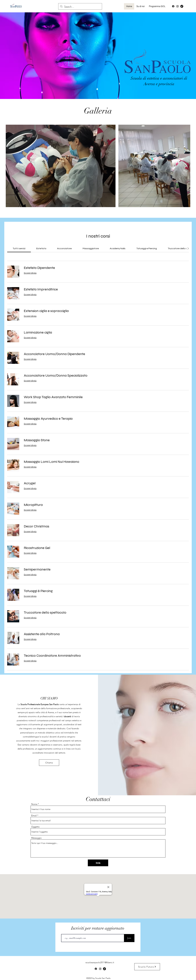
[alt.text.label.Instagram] (177, 6)
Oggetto (35, 827)
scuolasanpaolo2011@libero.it (100, 962)
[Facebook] (173, 6)
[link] (19, 248)
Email (34, 815)
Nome (34, 804)
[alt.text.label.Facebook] (181, 6)
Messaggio (36, 838)
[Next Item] (185, 166)
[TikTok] (104, 968)
